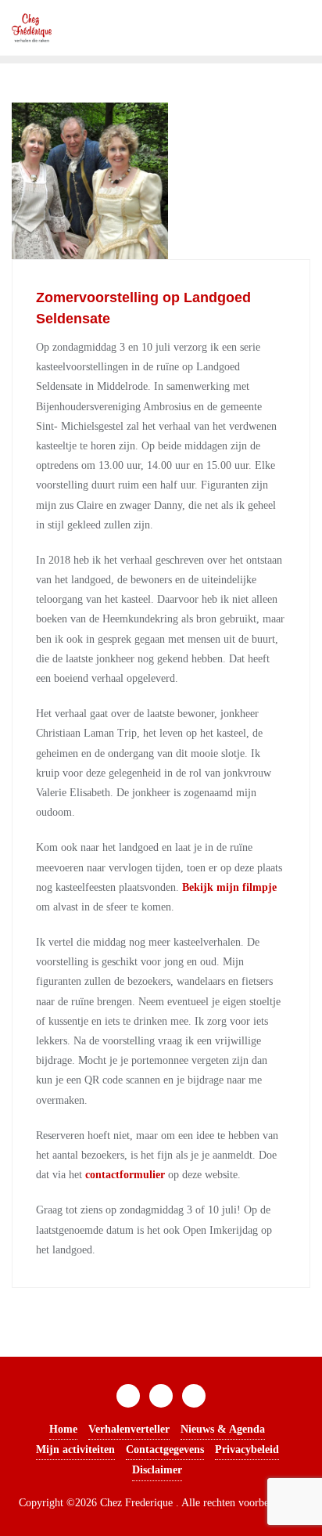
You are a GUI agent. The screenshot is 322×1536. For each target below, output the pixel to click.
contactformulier (125, 1175)
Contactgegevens (165, 1449)
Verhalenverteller (129, 1429)
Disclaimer (157, 1470)
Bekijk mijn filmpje (229, 887)
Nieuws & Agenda (223, 1429)
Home (63, 1429)
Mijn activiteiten (75, 1449)
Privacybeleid (247, 1449)
